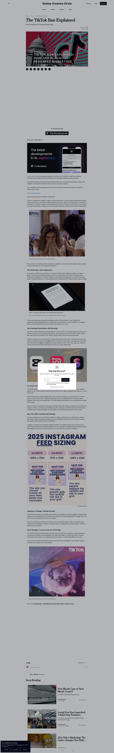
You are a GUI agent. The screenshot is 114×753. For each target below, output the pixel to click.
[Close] (75, 364)
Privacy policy (53, 384)
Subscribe (65, 380)
